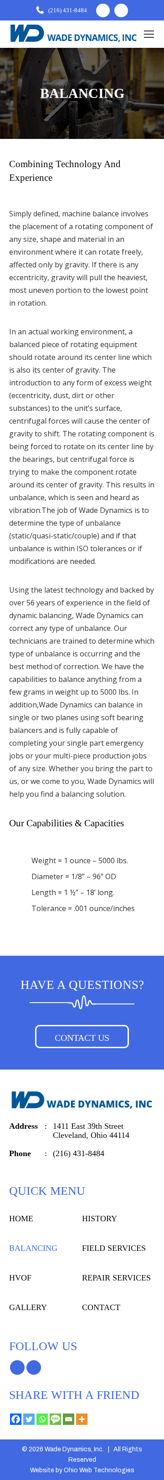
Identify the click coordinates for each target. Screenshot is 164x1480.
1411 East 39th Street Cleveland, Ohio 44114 (92, 1130)
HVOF (18, 1278)
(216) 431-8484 (67, 10)
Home (19, 1219)
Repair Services (112, 1278)
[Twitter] (29, 1419)
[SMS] (55, 1419)
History (97, 1219)
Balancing (28, 1248)
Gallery (24, 1307)
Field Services (109, 1248)
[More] (81, 1419)
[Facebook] (15, 1419)
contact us (82, 1037)
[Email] (68, 1419)
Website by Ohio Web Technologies (82, 1470)
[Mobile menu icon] (149, 34)
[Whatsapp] (42, 1419)
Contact (97, 1307)
